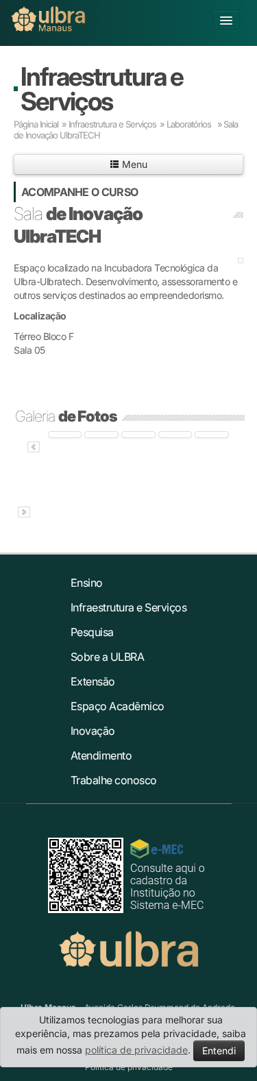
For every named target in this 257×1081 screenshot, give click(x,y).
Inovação (93, 731)
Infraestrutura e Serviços (102, 89)
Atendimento (101, 755)
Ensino (87, 583)
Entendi (219, 1050)
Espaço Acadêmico (117, 706)
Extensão (93, 681)
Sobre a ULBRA (108, 657)
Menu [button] (133, 164)
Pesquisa (92, 632)
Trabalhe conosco (114, 780)
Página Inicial (36, 124)
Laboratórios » (194, 124)
